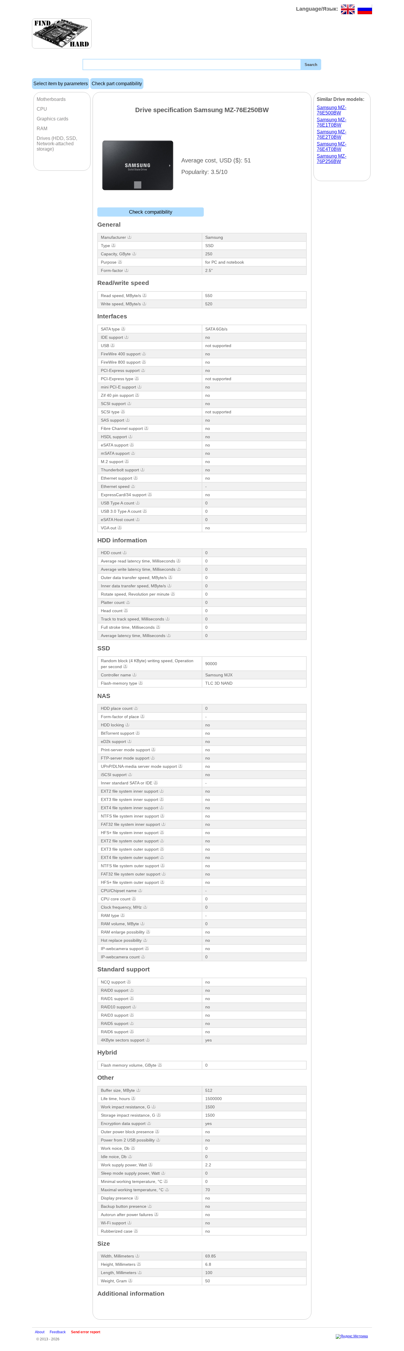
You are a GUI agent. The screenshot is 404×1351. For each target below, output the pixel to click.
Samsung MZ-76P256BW (331, 159)
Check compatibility (150, 212)
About (39, 1332)
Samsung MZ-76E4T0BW (331, 146)
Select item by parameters (60, 83)
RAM (42, 128)
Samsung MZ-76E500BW (331, 110)
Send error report (85, 1332)
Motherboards (51, 99)
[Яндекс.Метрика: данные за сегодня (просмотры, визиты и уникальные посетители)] (352, 1336)
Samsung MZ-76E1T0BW (331, 122)
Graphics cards (52, 118)
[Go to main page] (61, 33)
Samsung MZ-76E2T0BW (331, 134)
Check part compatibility (117, 83)
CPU (42, 109)
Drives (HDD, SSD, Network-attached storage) (57, 143)
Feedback (58, 1332)
